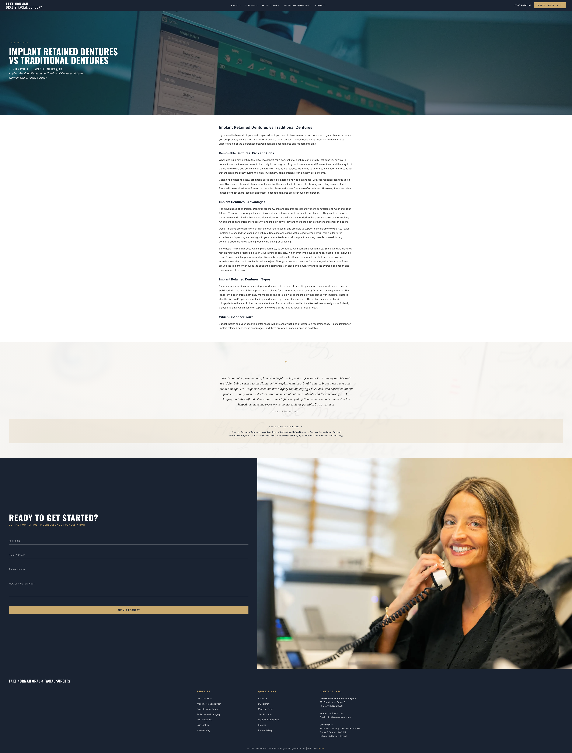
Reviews (262, 725)
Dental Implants (204, 698)
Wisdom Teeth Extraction (209, 703)
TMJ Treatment (204, 719)
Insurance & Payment (268, 719)
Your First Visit (265, 714)
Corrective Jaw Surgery (208, 709)
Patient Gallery (265, 730)
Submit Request (129, 610)
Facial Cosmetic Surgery (208, 714)
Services (250, 5)
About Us (262, 698)
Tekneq (321, 748)
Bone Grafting (203, 730)
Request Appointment (550, 5)
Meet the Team (265, 709)
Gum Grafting (203, 725)
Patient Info (269, 5)
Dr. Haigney (263, 703)
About (235, 5)
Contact (320, 5)
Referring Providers (296, 5)
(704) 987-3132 (523, 5)
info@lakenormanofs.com (339, 717)
